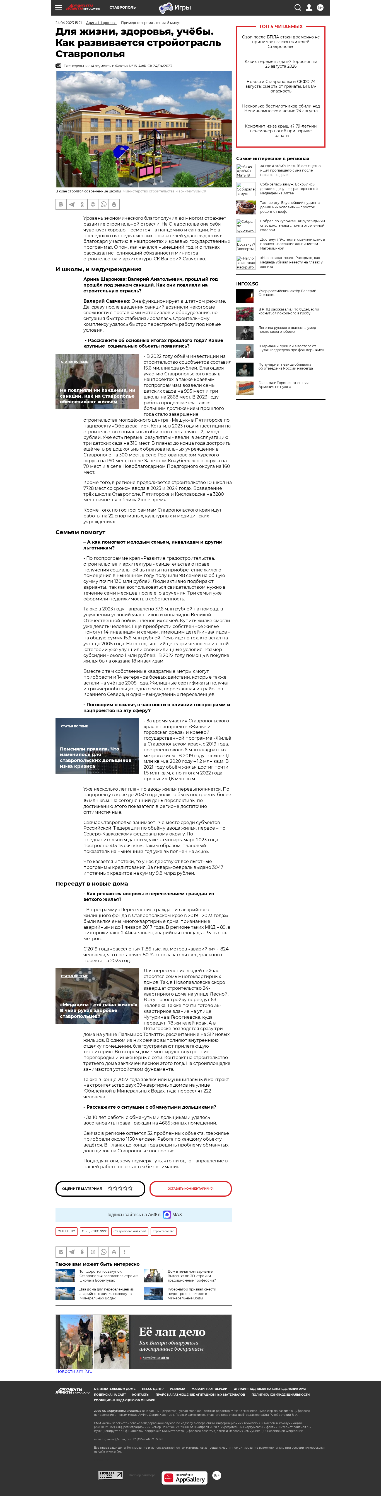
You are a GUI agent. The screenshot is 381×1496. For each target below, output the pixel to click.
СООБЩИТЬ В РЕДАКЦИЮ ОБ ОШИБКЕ (124, 1400)
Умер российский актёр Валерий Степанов (287, 293)
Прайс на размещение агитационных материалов (200, 1395)
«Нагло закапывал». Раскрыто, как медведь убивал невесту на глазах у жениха (291, 262)
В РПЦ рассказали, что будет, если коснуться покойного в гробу (289, 311)
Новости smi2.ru (74, 1371)
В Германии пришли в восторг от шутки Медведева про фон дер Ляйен (291, 348)
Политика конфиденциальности (281, 1395)
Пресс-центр (152, 1389)
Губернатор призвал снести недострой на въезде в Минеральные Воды (192, 1293)
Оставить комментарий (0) (191, 1189)
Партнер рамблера (142, 1475)
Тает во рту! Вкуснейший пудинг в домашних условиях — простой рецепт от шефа (290, 207)
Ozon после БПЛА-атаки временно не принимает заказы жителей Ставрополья (281, 42)
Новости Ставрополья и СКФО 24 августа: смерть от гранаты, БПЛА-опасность (280, 86)
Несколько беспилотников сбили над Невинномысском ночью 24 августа (281, 108)
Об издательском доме (115, 1389)
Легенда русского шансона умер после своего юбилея (287, 330)
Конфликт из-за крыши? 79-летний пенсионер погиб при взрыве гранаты (281, 131)
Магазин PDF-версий (209, 1389)
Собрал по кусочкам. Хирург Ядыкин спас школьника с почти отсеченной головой (292, 225)
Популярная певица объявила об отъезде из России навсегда (286, 366)
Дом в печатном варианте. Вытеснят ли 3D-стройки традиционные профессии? (192, 1275)
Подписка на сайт (110, 1395)
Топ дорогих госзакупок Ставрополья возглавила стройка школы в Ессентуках (109, 1275)
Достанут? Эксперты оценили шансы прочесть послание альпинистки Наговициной (292, 243)
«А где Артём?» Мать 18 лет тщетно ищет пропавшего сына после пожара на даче (290, 170)
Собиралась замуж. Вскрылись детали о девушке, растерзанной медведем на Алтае (289, 188)
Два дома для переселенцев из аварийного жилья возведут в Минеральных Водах (106, 1293)
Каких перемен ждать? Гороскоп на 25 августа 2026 (281, 64)
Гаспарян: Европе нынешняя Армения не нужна (283, 385)
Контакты (140, 1395)
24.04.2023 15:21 (69, 23)
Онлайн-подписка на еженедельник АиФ (270, 1389)
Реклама (177, 1389)
